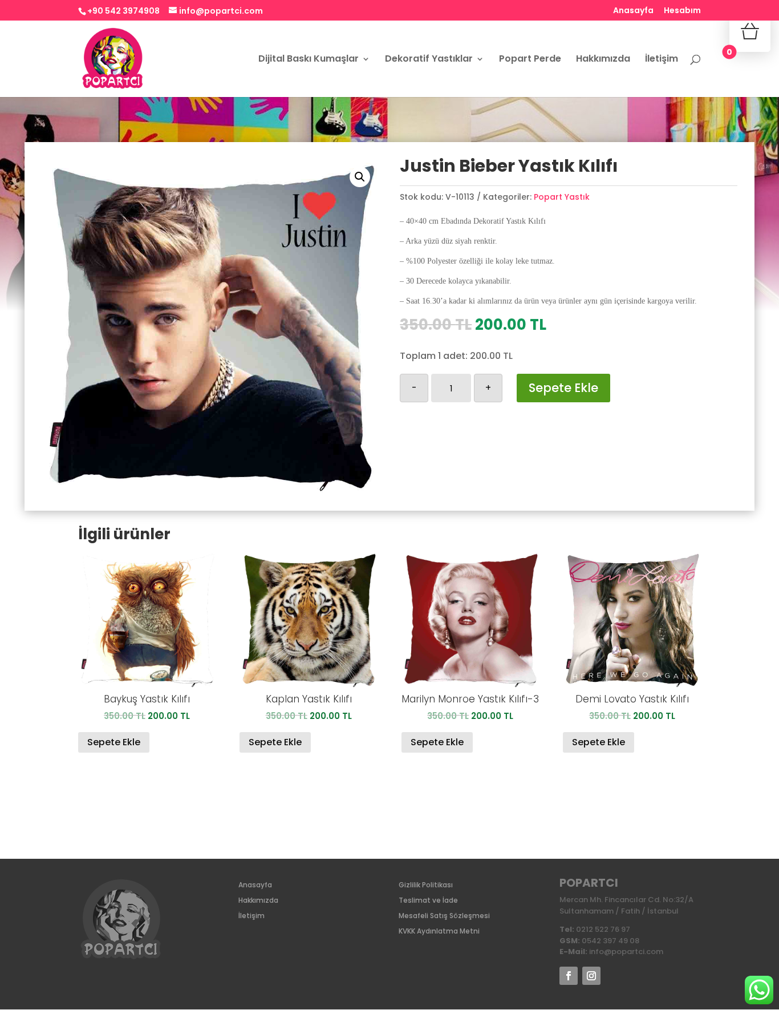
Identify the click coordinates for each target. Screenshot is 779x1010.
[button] (360, 177)
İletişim (661, 60)
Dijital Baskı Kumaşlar (308, 60)
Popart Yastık (562, 197)
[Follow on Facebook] (568, 976)
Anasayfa (633, 11)
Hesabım (682, 11)
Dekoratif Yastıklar (429, 60)
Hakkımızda (603, 60)
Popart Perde (530, 60)
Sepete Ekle (563, 387)
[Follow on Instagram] (591, 976)
